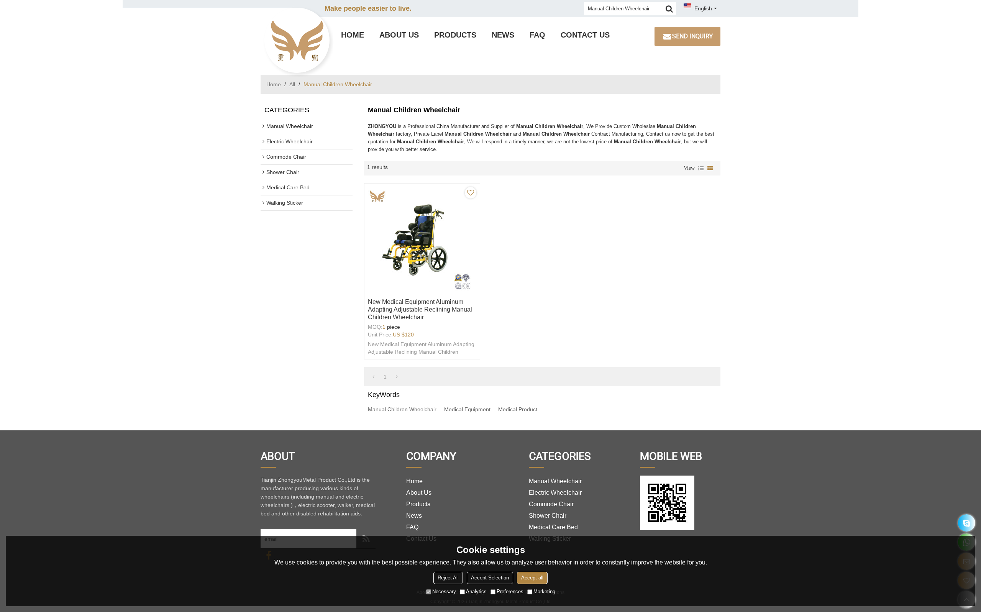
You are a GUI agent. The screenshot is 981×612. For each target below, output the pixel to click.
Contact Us (585, 35)
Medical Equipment (467, 409)
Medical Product (517, 409)
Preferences (510, 591)
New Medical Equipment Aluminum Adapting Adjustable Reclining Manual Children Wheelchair (420, 309)
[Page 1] (373, 376)
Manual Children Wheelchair (402, 409)
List (700, 168)
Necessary (444, 591)
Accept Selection (490, 578)
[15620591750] (966, 523)
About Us (399, 35)
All (292, 84)
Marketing (544, 591)
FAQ (537, 35)
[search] (669, 8)
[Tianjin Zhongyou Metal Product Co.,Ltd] (297, 40)
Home (352, 35)
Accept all (532, 578)
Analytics (476, 591)
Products (455, 35)
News (503, 35)
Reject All (448, 578)
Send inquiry (692, 36)
